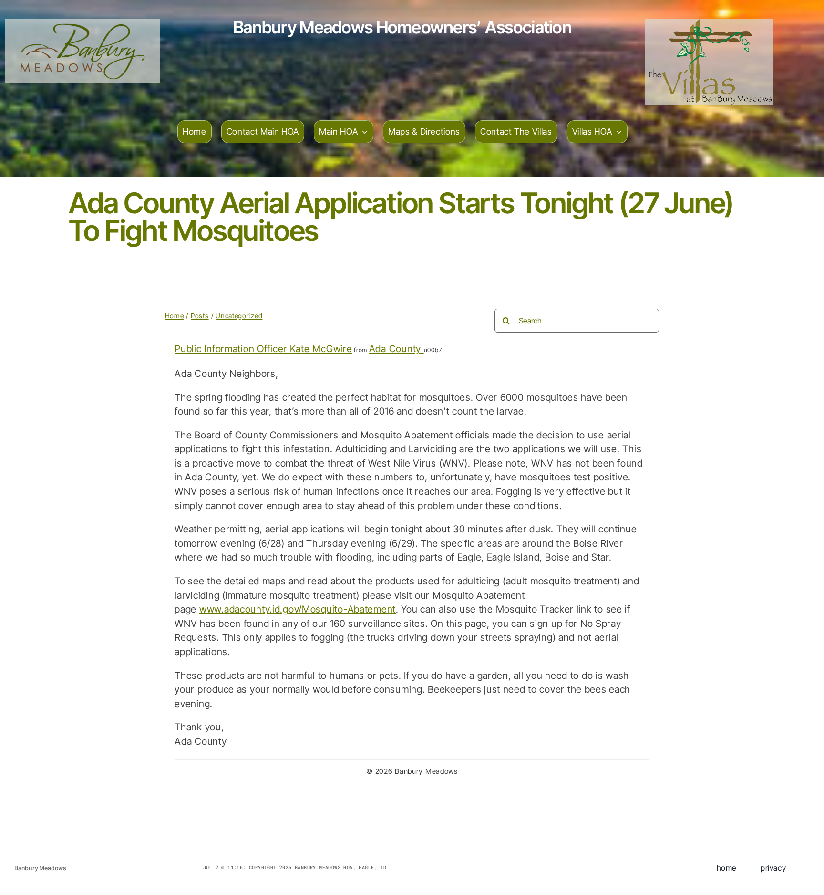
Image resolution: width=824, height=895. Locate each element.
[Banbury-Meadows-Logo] (82, 24)
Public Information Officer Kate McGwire (263, 348)
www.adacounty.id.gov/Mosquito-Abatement (297, 609)
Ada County (396, 348)
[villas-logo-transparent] (709, 24)
